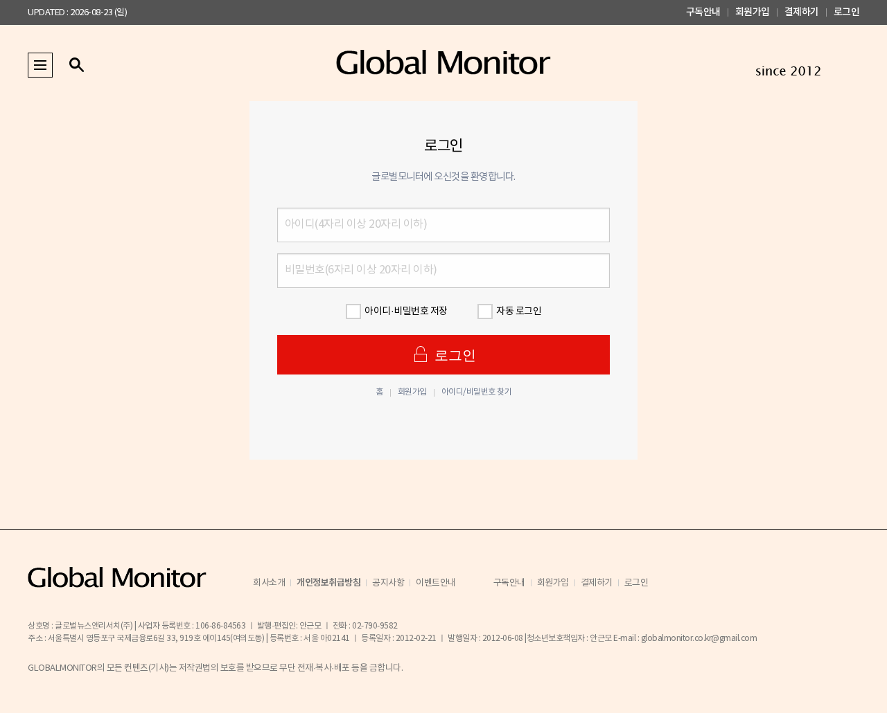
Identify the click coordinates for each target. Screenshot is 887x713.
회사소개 (269, 583)
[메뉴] (40, 65)
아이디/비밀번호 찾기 (476, 392)
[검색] (76, 65)
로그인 (847, 12)
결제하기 (801, 12)
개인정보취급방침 (328, 582)
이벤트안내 (436, 583)
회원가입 (752, 12)
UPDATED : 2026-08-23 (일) (77, 13)
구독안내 (703, 12)
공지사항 (388, 583)
